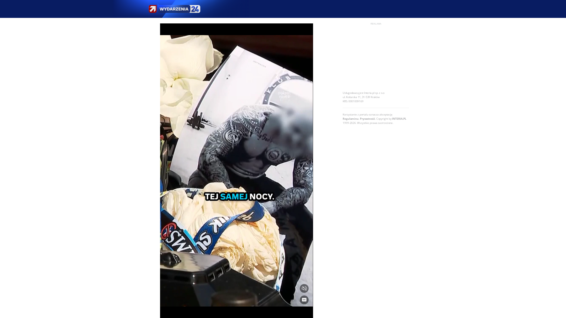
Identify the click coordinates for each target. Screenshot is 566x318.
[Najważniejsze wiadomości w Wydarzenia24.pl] (174, 9)
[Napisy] (304, 299)
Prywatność (367, 119)
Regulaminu (351, 119)
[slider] (236, 312)
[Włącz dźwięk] (304, 288)
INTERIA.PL (399, 119)
